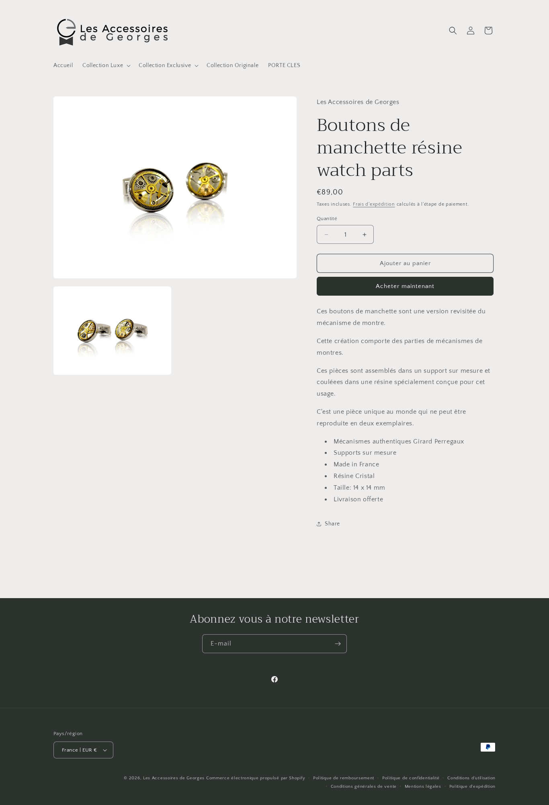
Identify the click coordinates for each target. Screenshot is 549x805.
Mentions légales (423, 786)
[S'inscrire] (337, 643)
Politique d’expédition (472, 786)
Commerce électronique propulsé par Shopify (255, 778)
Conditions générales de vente (364, 786)
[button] (106, 65)
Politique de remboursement (343, 778)
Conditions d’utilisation (471, 778)
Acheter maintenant (405, 286)
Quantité (327, 218)
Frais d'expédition (374, 204)
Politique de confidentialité (411, 778)
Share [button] (332, 524)
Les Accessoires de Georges (174, 778)
